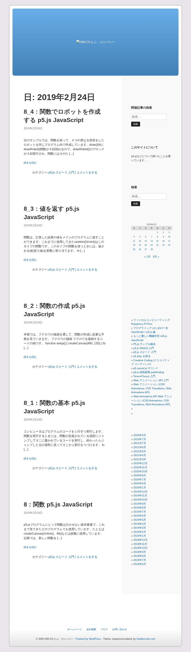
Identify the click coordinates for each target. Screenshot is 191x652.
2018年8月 (139, 555)
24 (169, 245)
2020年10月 (140, 471)
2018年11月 (140, 543)
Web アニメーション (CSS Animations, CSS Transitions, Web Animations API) (151, 388)
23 (163, 245)
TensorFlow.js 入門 (144, 376)
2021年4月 (139, 455)
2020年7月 (139, 479)
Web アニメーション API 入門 (151, 380)
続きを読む (30, 162)
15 (157, 241)
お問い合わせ (119, 629)
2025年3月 (139, 435)
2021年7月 (139, 443)
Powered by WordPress (88, 638)
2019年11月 (140, 495)
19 (140, 245)
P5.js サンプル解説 (144, 343)
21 (152, 245)
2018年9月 (139, 551)
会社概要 (91, 629)
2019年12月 (140, 491)
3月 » (156, 256)
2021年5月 (139, 451)
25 (134, 249)
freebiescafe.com (146, 638)
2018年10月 (140, 547)
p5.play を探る (142, 356)
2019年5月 (139, 519)
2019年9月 (139, 503)
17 (169, 241)
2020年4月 (139, 483)
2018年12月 (140, 539)
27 (146, 249)
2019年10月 (140, 499)
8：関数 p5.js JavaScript (58, 504)
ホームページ (74, 629)
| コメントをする (85, 172)
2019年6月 (139, 515)
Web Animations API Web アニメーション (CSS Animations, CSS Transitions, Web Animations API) (151, 400)
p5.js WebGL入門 (143, 348)
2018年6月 (139, 564)
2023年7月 (139, 439)
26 (140, 249)
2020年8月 (139, 475)
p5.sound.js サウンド (145, 368)
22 (157, 245)
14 (152, 241)
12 (140, 241)
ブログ (104, 629)
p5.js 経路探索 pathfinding (148, 372)
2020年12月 (140, 463)
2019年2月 (139, 531)
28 (152, 249)
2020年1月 (139, 487)
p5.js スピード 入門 (61, 172)
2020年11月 (140, 467)
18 (134, 245)
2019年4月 (139, 523)
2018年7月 (139, 559)
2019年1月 (139, 535)
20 (146, 245)
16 (163, 241)
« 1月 (147, 256)
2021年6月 (139, 447)
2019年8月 (139, 507)
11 (134, 241)
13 (146, 241)
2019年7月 (139, 511)
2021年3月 (139, 459)
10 (169, 237)
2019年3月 (139, 527)
